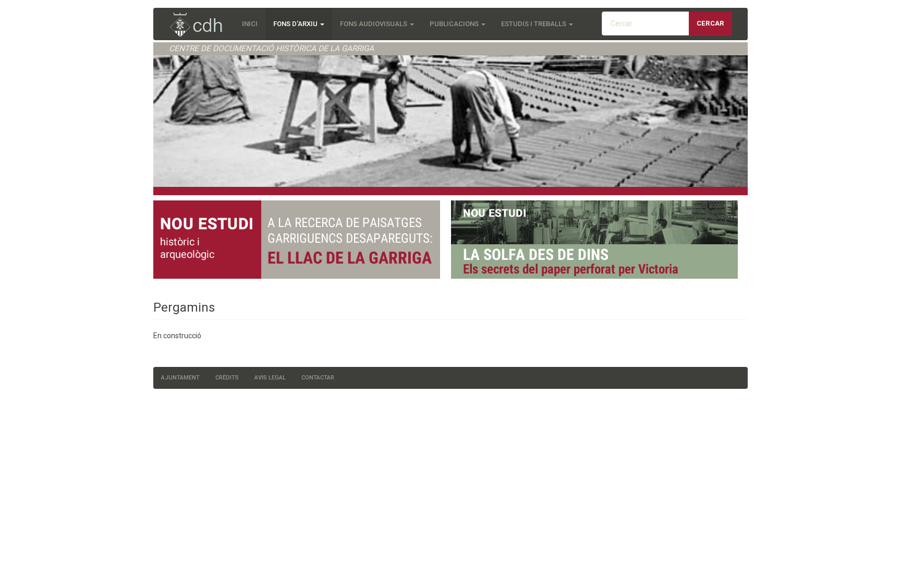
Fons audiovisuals (374, 24)
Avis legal (270, 377)
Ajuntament (180, 377)
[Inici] (201, 25)
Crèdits (227, 377)
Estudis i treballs (534, 24)
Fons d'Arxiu (296, 24)
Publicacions (455, 24)
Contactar (317, 377)
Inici (250, 24)
